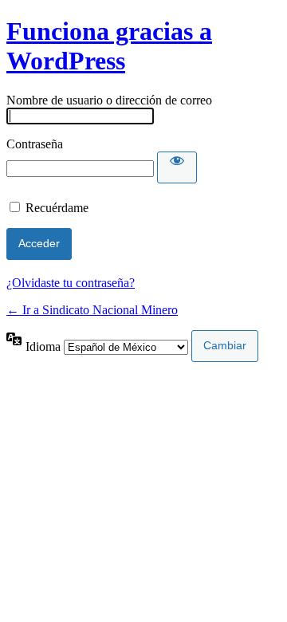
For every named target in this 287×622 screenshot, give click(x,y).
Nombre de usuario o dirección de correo (109, 100)
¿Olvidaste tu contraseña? (70, 282)
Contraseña (34, 144)
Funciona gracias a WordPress (109, 46)
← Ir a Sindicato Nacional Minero (92, 310)
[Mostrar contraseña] (177, 167)
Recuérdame (57, 208)
